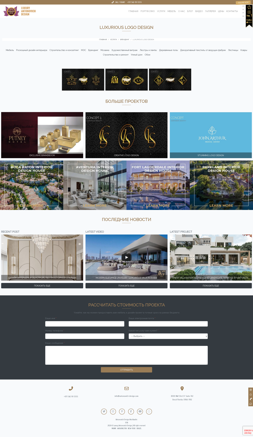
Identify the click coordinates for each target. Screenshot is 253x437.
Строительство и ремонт (116, 54)
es (243, 9)
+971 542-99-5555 (134, 2)
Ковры (244, 50)
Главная (133, 11)
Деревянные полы (168, 50)
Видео (199, 11)
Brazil (139, 428)
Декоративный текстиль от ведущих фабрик (203, 50)
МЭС (83, 50)
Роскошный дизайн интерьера (31, 50)
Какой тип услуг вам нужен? (144, 330)
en (243, 6)
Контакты (232, 11)
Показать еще (42, 285)
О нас (181, 11)
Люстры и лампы (148, 50)
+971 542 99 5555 (71, 396)
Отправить (126, 370)
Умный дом (136, 54)
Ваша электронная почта (142, 318)
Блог (190, 11)
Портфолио (148, 11)
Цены (221, 11)
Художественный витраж (124, 50)
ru (243, 16)
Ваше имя (50, 318)
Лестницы (233, 50)
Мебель (171, 11)
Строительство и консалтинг (64, 50)
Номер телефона (54, 330)
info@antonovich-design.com (126, 396)
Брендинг (93, 50)
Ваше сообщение (55, 343)
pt (243, 13)
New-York (131, 428)
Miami (114, 428)
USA (126, 423)
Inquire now (243, 2)
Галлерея (210, 11)
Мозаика (105, 50)
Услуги (161, 11)
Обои (147, 54)
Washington (122, 428)
